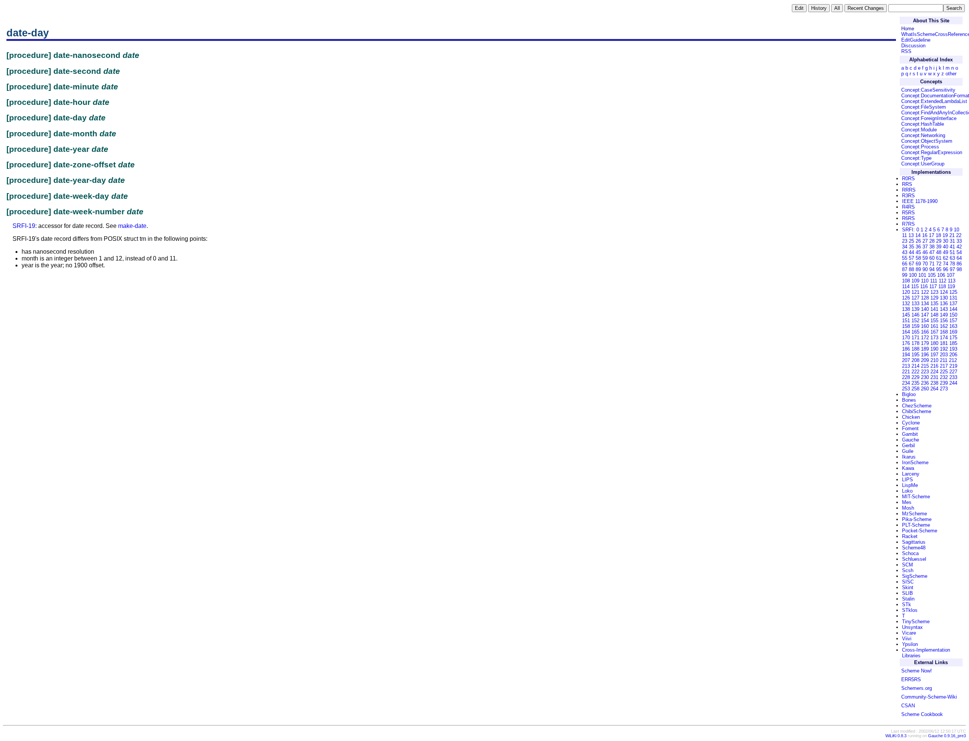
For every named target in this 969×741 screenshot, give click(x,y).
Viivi (906, 638)
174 (944, 337)
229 (915, 377)
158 (906, 326)
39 (938, 247)
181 (944, 343)
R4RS (908, 207)
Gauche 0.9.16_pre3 (947, 735)
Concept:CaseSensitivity (928, 90)
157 (953, 320)
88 (911, 269)
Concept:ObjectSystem (926, 141)
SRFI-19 (23, 226)
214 (915, 366)
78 (952, 264)
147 (925, 315)
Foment (910, 428)
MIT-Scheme (916, 496)
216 (934, 366)
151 (906, 320)
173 (934, 337)
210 (934, 360)
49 (945, 252)
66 (904, 264)
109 (915, 281)
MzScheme (914, 513)
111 (933, 281)
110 (924, 281)
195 (915, 354)
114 (906, 286)
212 (953, 360)
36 (918, 247)
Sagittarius (913, 542)
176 (906, 343)
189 (925, 349)
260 (925, 389)
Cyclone (911, 423)
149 (944, 315)
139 (915, 309)
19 (945, 235)
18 (938, 235)
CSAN (908, 705)
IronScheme (915, 462)
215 (925, 366)
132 (906, 303)
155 (934, 320)
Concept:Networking (923, 135)
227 (953, 371)
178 (915, 343)
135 (934, 303)
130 (944, 298)
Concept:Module (919, 130)
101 (922, 275)
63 (952, 258)
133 (915, 303)
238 (934, 383)
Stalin (908, 599)
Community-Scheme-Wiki (929, 697)
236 (925, 383)
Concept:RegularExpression (931, 152)
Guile (907, 451)
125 (953, 292)
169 (953, 332)
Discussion (913, 45)
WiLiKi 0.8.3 (896, 735)
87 (904, 269)
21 (952, 235)
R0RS (908, 178)
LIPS (907, 479)
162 (944, 326)
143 (944, 309)
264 (934, 389)
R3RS (908, 195)
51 (952, 252)
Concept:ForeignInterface (929, 118)
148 (934, 315)
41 (952, 247)
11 (904, 235)
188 (915, 349)
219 (953, 366)
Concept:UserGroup (922, 164)
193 (953, 349)
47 (932, 252)
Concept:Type (916, 158)
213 (906, 366)
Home (907, 28)
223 (925, 371)
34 (904, 247)
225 (944, 371)
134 (925, 303)
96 (945, 269)
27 (925, 241)
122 (925, 292)
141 (934, 309)
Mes (906, 502)
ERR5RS (911, 679)
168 (944, 332)
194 (906, 354)
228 (906, 377)
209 (925, 360)
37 (925, 247)
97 (952, 269)
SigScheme (914, 576)
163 (953, 326)
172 (925, 337)
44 (911, 252)
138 (906, 309)
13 (911, 235)
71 (932, 264)
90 (925, 269)
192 (944, 349)
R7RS (908, 224)
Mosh (908, 508)
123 (934, 292)
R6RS (908, 218)
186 (906, 349)
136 (944, 303)
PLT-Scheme (916, 525)
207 (906, 360)
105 (932, 275)
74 (945, 264)
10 (956, 229)
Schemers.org (916, 688)
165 (915, 332)
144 (953, 309)
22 (958, 235)
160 (925, 326)
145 (906, 315)
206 (953, 354)
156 (944, 320)
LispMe (910, 485)
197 (934, 354)
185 (953, 343)
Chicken (911, 417)
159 (915, 326)
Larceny (910, 474)
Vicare (909, 633)
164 (906, 332)
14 (918, 235)
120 (906, 292)
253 (906, 389)
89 (918, 269)
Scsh (907, 570)
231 (934, 377)
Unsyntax (912, 627)
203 (944, 354)
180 (934, 343)
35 (911, 247)
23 (904, 241)
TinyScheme (916, 621)
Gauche (910, 440)
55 (904, 258)
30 (945, 241)
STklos (910, 610)
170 (906, 337)
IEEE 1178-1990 (920, 201)
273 (944, 389)
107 (951, 275)
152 (915, 320)
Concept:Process (920, 147)
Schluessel (914, 559)
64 (959, 258)
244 (953, 383)
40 (945, 247)
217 (944, 366)
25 (911, 241)
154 (925, 320)
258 (915, 389)
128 (925, 298)
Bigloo (909, 394)
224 (934, 371)
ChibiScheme (916, 411)
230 (925, 377)
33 (959, 241)
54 (959, 252)
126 (906, 298)
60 (932, 258)
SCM (907, 565)
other (951, 73)
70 (925, 264)
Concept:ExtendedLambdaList (934, 101)
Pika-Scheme (917, 519)
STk (906, 604)
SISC (908, 582)
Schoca (910, 553)
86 (959, 264)
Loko (907, 491)
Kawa (908, 468)
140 (925, 309)
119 (951, 286)
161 (934, 326)
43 (904, 252)
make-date (132, 226)
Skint (907, 587)
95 (938, 269)
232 (944, 377)
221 (906, 371)
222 (915, 371)
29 (938, 241)
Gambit (910, 434)
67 (911, 264)
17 (931, 235)
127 (915, 298)
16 (924, 235)
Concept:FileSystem (923, 107)
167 (934, 332)
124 (944, 292)
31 (952, 241)
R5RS (908, 212)
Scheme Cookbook (922, 714)
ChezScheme (917, 406)
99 (904, 275)
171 (915, 337)
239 (944, 383)
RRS (907, 184)
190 (934, 349)
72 (938, 264)
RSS (906, 51)
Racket (910, 536)
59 (925, 258)
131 (953, 298)
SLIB (907, 593)
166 (925, 332)
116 (924, 286)
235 (915, 383)
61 (938, 258)
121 (915, 292)
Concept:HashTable (922, 124)
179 (925, 343)
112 (942, 281)
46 (925, 252)
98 (959, 269)
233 (953, 377)
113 (951, 281)
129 (934, 298)
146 (915, 315)
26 (918, 241)
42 (959, 247)
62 (945, 258)
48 (938, 252)
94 (932, 269)
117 (933, 286)
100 (913, 275)
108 (906, 281)
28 (932, 241)
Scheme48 (913, 548)
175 (953, 337)
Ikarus (909, 457)
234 (906, 383)
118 (942, 286)
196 (925, 354)
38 (932, 247)
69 (918, 264)
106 (941, 275)
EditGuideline (915, 40)
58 (918, 258)
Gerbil (908, 445)
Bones (909, 400)
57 (911, 258)
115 (915, 286)
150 (953, 315)
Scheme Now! (916, 671)
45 (918, 252)
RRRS (909, 190)
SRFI (907, 229)
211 (943, 360)
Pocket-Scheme (919, 531)
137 (953, 303)
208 (915, 360)
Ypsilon (910, 644)
